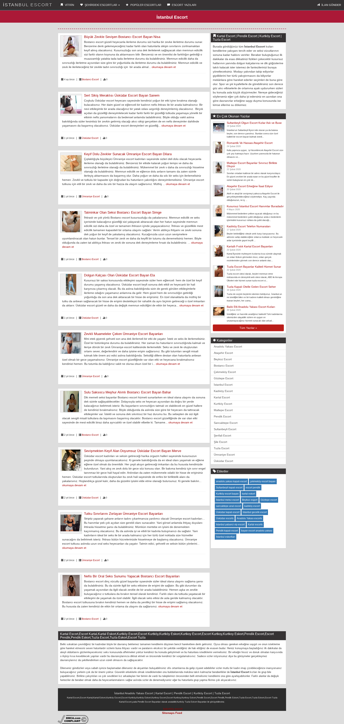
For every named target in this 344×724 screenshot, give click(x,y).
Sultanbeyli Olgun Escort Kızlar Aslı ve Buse (254, 122)
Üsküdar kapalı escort (227, 512)
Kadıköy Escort (223, 391)
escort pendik (253, 487)
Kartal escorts (255, 524)
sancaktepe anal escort (228, 506)
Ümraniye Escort (91, 196)
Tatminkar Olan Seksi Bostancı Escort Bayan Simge (122, 212)
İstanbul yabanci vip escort (230, 524)
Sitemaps (168, 712)
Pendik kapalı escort (227, 530)
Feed (178, 712)
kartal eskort (248, 493)
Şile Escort (220, 441)
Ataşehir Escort (223, 352)
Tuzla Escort (221, 448)
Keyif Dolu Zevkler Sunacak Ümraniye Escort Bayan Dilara (128, 154)
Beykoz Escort (223, 359)
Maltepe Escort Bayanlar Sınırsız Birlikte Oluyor (252, 164)
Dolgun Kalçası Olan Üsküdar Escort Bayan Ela (119, 275)
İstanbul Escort (27, 4)
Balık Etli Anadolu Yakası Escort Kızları (251, 306)
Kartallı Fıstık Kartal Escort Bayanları (250, 246)
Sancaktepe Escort (225, 422)
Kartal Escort (222, 397)
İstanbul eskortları (225, 536)
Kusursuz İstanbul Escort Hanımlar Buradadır (255, 206)
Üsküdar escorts (225, 518)
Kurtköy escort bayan (227, 493)
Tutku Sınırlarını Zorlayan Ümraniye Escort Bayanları (123, 514)
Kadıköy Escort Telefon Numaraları (249, 226)
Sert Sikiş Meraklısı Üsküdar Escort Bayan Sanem (121, 95)
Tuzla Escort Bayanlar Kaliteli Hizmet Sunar (254, 266)
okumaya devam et (164, 67)
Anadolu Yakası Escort (228, 346)
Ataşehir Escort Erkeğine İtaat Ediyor (250, 186)
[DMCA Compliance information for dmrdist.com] (73, 719)
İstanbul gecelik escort (255, 512)
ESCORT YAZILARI (183, 5)
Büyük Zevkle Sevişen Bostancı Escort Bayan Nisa (122, 37)
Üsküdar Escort (90, 138)
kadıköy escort (252, 506)
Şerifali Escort (222, 435)
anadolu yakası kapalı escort (231, 481)
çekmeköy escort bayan (263, 481)
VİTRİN (69, 5)
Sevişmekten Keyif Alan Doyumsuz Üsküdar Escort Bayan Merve (132, 451)
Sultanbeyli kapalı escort (229, 487)
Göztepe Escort (223, 378)
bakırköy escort (173, 708)
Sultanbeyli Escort (225, 429)
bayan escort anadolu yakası (256, 530)
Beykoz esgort (249, 499)
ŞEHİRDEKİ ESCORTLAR (101, 5)
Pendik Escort (222, 416)
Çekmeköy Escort (225, 372)
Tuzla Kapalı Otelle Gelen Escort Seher (251, 286)
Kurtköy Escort (223, 403)
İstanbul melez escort (227, 499)
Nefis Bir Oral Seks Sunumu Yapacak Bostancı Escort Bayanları (132, 576)
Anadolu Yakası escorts (249, 518)
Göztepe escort (269, 499)
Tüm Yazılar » (248, 327)
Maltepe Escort (223, 410)
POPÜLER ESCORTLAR (145, 5)
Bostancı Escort (90, 79)
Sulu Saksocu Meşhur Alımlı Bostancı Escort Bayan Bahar (127, 392)
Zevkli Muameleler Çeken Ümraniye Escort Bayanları (123, 334)
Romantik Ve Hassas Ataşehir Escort (250, 142)
